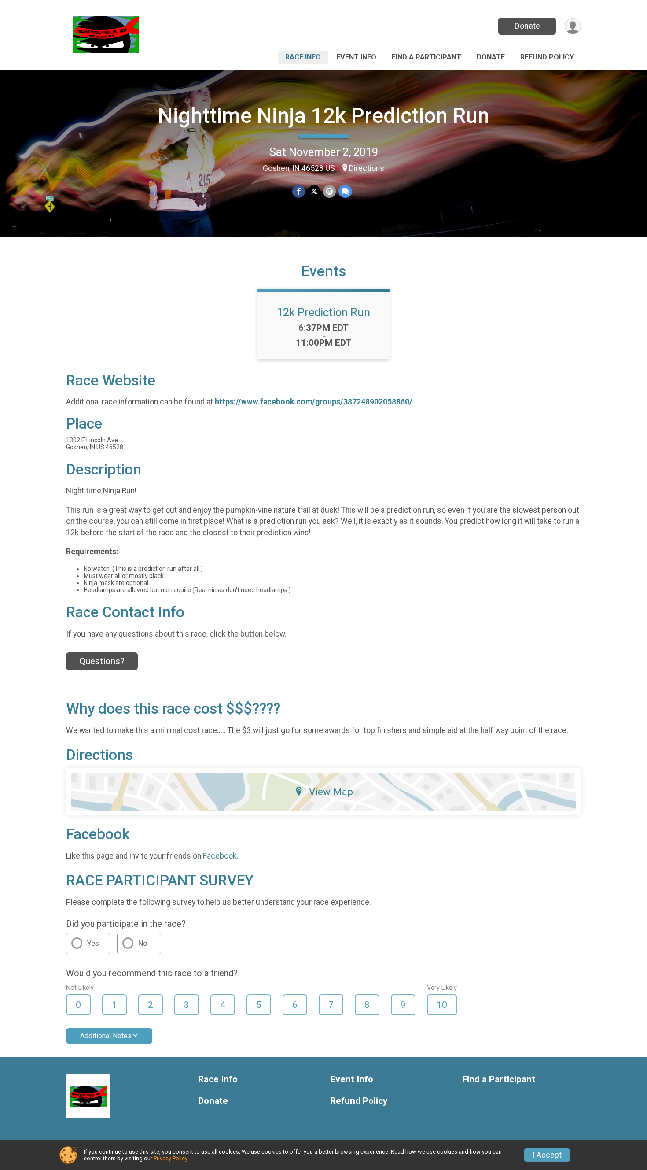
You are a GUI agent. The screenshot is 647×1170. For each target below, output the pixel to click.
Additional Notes (106, 1036)
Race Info (303, 57)
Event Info (356, 57)
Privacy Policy (170, 1158)
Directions (366, 168)
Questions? (102, 661)
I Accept (547, 1155)
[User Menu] (573, 26)
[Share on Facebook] (298, 191)
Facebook (220, 856)
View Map (331, 791)
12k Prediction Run (323, 312)
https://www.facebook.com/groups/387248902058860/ (313, 401)
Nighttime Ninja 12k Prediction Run (323, 115)
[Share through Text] (345, 191)
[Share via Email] (329, 191)
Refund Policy (547, 57)
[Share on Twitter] (314, 191)
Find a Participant (426, 57)
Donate (527, 25)
